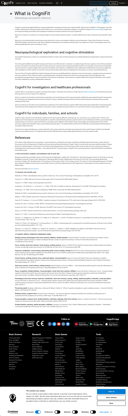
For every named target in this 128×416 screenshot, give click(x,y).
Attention (12, 369)
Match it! (58, 364)
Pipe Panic (58, 344)
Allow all (111, 391)
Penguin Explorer (81, 344)
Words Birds (80, 382)
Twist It (78, 375)
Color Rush (58, 382)
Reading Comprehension (104, 382)
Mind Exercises (101, 369)
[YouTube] (59, 324)
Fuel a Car (79, 362)
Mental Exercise (101, 375)
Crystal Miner (59, 346)
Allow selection (111, 397)
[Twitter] (54, 324)
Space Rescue (59, 366)
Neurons (11, 344)
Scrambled (58, 375)
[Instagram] (63, 324)
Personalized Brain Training (105, 371)
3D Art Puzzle (59, 384)
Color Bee (79, 349)
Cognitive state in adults (40, 353)
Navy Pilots (35, 344)
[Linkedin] (68, 324)
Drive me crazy (60, 360)
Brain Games (100, 373)
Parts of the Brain (14, 342)
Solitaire (57, 349)
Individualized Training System (105, 362)
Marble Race (59, 371)
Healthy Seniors (37, 349)
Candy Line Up (80, 340)
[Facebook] (50, 324)
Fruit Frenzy (59, 342)
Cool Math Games (101, 380)
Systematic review (38, 355)
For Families (100, 338)
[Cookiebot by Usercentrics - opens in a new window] (13, 412)
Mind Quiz (99, 364)
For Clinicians (100, 340)
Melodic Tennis (60, 373)
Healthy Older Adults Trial (40, 342)
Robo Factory (59, 351)
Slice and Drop (80, 373)
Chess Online (59, 338)
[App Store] (111, 324)
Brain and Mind (14, 340)
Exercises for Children (103, 355)
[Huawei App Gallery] (81, 324)
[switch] (57, 412)
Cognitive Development (103, 357)
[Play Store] (96, 324)
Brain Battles (100, 386)
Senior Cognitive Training (40, 351)
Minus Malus (80, 366)
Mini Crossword (60, 340)
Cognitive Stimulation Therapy (105, 366)
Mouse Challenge (81, 369)
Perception (12, 366)
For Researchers (101, 342)
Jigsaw (78, 360)
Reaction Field (80, 380)
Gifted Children (101, 384)
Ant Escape (58, 353)
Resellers (99, 353)
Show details (104, 412)
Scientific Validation (46, 3)
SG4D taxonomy (37, 357)
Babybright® (100, 351)
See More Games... (82, 384)
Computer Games (37, 340)
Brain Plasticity (14, 346)
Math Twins (79, 364)
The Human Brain (14, 338)
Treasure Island (60, 355)
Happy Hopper (80, 338)
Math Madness (60, 369)
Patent (98, 346)
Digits (77, 346)
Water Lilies (79, 377)
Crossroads (79, 353)
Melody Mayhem (60, 380)
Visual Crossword (60, 362)
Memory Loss (13, 353)
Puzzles (78, 342)
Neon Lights (59, 357)
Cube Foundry (80, 355)
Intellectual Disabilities (16, 355)
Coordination (13, 362)
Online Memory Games (103, 377)
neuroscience (34, 168)
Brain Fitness (13, 349)
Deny (111, 403)
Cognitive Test (20, 3)
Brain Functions (14, 357)
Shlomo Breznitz (97, 29)
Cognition (12, 351)
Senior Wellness (37, 346)
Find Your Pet (59, 377)
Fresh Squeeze (80, 357)
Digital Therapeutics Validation (42, 338)
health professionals (90, 92)
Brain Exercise (100, 360)
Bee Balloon (79, 351)
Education (99, 344)
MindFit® (99, 349)
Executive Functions (15, 360)
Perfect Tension (81, 371)
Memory (11, 364)
